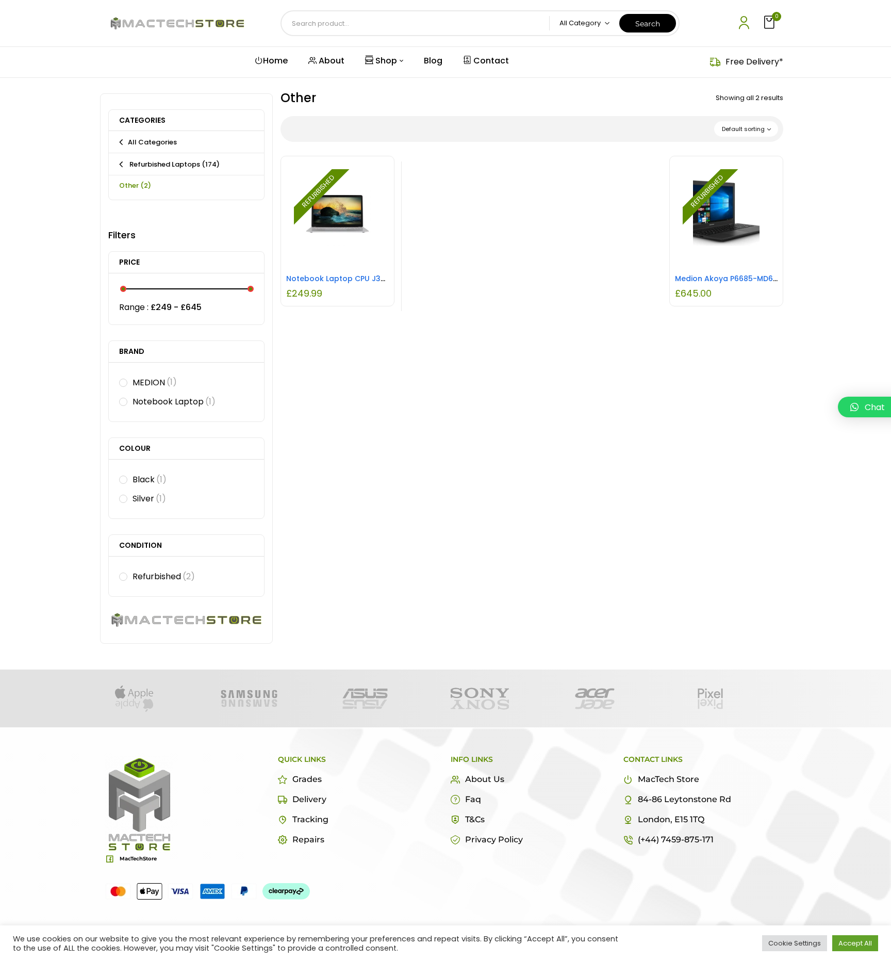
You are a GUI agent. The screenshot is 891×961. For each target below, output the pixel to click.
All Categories (152, 142)
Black (150, 479)
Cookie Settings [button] (794, 943)
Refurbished (164, 576)
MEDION (155, 382)
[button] (770, 23)
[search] (647, 23)
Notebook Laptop (174, 402)
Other (135, 185)
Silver (149, 498)
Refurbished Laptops (174, 164)
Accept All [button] (855, 943)
